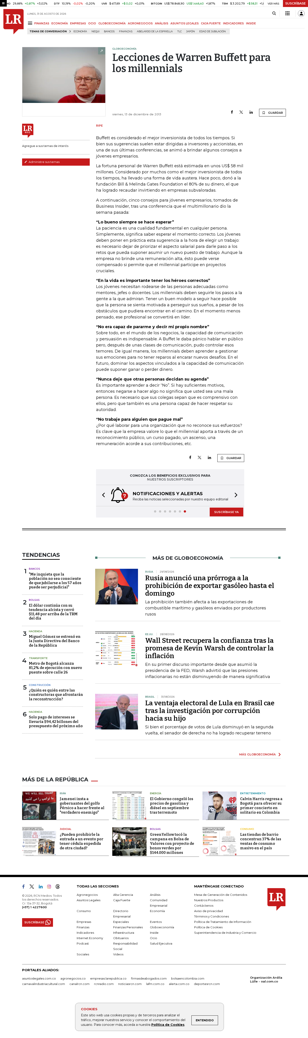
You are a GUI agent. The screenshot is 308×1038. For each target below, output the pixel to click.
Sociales (83, 954)
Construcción (40, 685)
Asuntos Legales (88, 900)
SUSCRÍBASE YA (226, 512)
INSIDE (251, 23)
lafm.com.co (155, 984)
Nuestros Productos (208, 900)
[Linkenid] (42, 887)
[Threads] (59, 887)
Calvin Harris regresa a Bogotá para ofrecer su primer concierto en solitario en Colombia (261, 806)
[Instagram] (51, 887)
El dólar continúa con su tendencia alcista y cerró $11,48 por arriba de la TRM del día (53, 612)
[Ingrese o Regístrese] (301, 13)
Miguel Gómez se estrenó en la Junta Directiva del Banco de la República (54, 640)
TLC (179, 31)
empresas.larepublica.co (108, 978)
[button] (102, 495)
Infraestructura (123, 932)
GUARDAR (275, 112)
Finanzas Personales (128, 927)
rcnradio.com (104, 984)
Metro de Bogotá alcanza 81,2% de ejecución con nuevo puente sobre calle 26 (55, 667)
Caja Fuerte (121, 900)
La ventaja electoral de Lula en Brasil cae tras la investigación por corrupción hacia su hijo (209, 710)
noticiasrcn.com (130, 984)
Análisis (155, 894)
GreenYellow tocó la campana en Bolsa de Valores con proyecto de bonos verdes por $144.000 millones (172, 843)
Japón (190, 31)
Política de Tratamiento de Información (222, 922)
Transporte (38, 658)
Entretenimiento (253, 793)
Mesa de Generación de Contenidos (220, 894)
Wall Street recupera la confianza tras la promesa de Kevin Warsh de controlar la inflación (209, 648)
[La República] (13, 21)
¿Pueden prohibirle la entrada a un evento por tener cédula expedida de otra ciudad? (81, 841)
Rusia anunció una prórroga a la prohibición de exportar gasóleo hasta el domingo (209, 585)
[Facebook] (232, 112)
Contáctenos (203, 905)
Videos (118, 954)
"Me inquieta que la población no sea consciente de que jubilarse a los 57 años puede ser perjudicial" (55, 581)
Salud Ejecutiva (161, 943)
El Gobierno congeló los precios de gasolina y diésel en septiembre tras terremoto (171, 806)
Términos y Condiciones (211, 916)
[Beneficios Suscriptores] (287, 13)
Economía (80, 31)
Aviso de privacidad (208, 911)
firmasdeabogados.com (149, 978)
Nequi (95, 31)
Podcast (83, 943)
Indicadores (85, 932)
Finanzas (125, 31)
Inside (154, 932)
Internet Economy (90, 938)
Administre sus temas (44, 162)
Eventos (156, 922)
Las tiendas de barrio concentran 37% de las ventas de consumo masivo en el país (260, 841)
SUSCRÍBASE (295, 3)
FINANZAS (41, 23)
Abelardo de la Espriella (155, 31)
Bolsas (34, 599)
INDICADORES (233, 23)
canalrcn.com (79, 984)
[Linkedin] (251, 112)
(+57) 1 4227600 (34, 907)
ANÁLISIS (161, 23)
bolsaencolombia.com (187, 978)
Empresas (84, 922)
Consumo (247, 829)
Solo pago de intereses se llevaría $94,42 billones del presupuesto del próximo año (56, 721)
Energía (155, 793)
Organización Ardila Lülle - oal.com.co (266, 979)
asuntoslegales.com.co (39, 978)
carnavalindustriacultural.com (43, 984)
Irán (63, 793)
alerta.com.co (179, 984)
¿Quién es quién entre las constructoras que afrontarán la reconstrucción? (56, 694)
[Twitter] (241, 112)
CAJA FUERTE (211, 23)
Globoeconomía (162, 927)
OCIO (92, 23)
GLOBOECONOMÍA (112, 23)
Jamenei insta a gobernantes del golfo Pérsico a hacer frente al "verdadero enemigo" (82, 806)
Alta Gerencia (123, 894)
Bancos (109, 31)
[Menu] (30, 23)
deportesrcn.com (207, 984)
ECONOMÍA (59, 23)
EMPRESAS (78, 23)
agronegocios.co (73, 978)
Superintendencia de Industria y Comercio (225, 932)
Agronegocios (87, 894)
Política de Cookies (167, 1025)
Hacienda (35, 631)
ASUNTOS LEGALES (184, 23)
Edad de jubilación (212, 31)
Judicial (65, 829)
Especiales (121, 922)
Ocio (153, 938)
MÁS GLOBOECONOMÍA (257, 754)
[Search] (274, 13)
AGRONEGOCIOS (140, 23)
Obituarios (121, 938)
